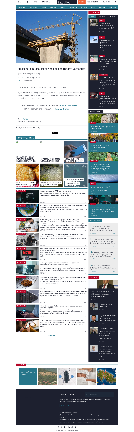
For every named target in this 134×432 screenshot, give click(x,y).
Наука (44, 7)
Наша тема (21, 7)
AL (20, 2)
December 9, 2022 (62, 109)
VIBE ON (81, 2)
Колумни (84, 7)
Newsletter (65, 406)
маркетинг (64, 394)
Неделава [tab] (102, 16)
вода (39, 128)
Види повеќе (52, 335)
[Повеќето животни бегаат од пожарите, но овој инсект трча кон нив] (67, 376)
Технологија (73, 7)
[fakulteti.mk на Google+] (65, 427)
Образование (33, 7)
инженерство (27, 128)
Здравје (62, 7)
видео (20, 128)
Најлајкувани (21, 365)
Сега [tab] (92, 16)
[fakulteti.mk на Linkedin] (69, 427)
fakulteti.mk (27, 397)
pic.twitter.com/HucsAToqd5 (70, 105)
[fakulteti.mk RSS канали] (75, 427)
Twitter (26, 119)
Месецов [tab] (112, 16)
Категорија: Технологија (33, 74)
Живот (93, 7)
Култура (53, 7)
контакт (72, 394)
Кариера (102, 7)
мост (35, 128)
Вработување (46, 2)
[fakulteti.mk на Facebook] (58, 427)
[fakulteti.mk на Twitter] (61, 427)
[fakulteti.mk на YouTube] (72, 427)
